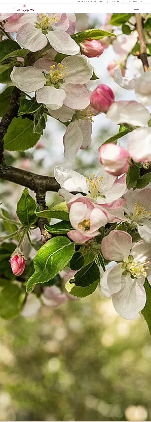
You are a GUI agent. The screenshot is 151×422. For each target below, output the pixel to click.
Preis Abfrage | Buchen (104, 2)
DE (142, 2)
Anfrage (121, 2)
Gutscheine (132, 2)
